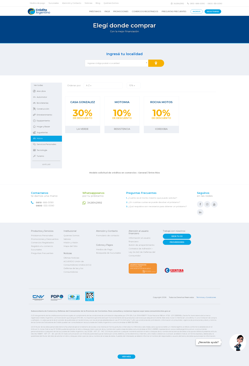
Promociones (120, 11)
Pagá (107, 11)
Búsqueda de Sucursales (108, 253)
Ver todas (38, 85)
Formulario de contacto (107, 235)
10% (131, 85)
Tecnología (42, 150)
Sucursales (54, 3)
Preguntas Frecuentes (174, 11)
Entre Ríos (154, 172)
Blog (98, 3)
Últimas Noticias (71, 258)
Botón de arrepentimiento (141, 245)
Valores (67, 239)
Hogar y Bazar (43, 127)
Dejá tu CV (177, 236)
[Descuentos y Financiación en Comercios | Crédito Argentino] (38, 11)
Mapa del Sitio (71, 246)
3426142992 (179, 3)
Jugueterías (42, 132)
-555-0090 (45, 205)
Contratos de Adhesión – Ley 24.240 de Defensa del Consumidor (142, 252)
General (142, 172)
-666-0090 (45, 202)
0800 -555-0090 (214, 3)
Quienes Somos (71, 235)
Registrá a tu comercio (42, 246)
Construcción (43, 109)
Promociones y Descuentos (44, 239)
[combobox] (116, 63)
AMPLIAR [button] (46, 164)
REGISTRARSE (213, 12)
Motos (40, 138)
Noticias (88, 3)
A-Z (88, 85)
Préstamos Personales (42, 235)
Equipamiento (43, 121)
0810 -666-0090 (197, 3)
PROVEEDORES (177, 242)
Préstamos (95, 11)
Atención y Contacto (71, 3)
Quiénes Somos (111, 3)
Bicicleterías (42, 103)
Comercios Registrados (145, 11)
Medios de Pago (104, 249)
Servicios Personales (46, 144)
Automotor (42, 97)
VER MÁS (126, 356)
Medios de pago (37, 3)
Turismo (40, 156)
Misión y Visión (71, 242)
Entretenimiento (44, 115)
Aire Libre (41, 91)
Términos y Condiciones (206, 297)
